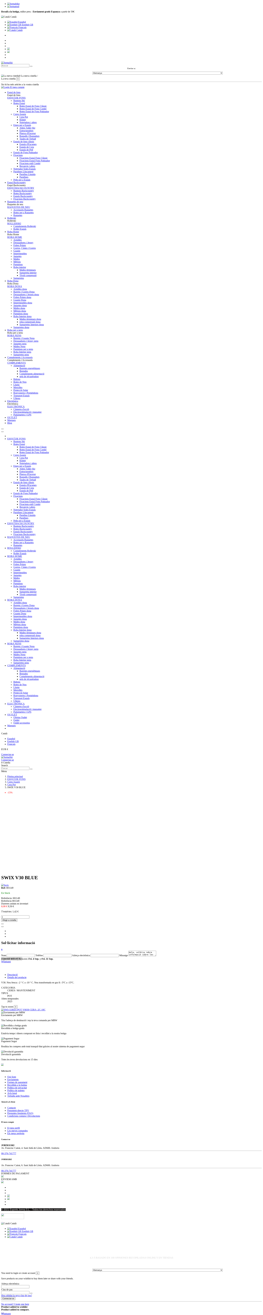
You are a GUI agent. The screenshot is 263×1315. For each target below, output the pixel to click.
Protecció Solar (20, 390)
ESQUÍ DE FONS (16, 98)
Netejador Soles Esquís (24, 169)
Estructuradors (26, 130)
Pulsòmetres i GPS (22, 414)
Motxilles (17, 387)
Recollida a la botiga (17, 1085)
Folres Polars (19, 245)
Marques (11, 725)
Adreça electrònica (81, 955)
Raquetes (17, 215)
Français (22, 27)
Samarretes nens (21, 354)
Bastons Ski (19, 100)
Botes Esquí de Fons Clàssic (33, 106)
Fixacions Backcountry (24, 199)
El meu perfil (13, 1128)
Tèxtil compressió (28, 275)
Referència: (7, 898)
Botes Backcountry (22, 193)
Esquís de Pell (26, 149)
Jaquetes (17, 256)
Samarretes (18, 278)
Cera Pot (23, 117)
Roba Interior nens (22, 352)
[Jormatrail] (13, 6)
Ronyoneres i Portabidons (25, 393)
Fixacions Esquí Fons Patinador (34, 160)
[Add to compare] (2, 926)
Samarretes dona (21, 327)
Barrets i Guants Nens (24, 338)
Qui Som (11, 1076)
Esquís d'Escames (28, 144)
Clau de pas (6, 1289)
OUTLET (12, 714)
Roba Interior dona (22, 316)
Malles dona (19, 308)
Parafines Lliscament (23, 171)
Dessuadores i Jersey (23, 242)
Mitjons (17, 261)
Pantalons (18, 264)
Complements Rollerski (24, 226)
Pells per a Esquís (21, 179)
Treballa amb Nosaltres (18, 1096)
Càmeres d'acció (21, 409)
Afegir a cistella (9, 920)
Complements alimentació (31, 373)
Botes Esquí (19, 103)
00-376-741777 (8, 1153)
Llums (16, 384)
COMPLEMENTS (16, 363)
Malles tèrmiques (27, 270)
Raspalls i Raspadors (29, 136)
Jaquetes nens (19, 343)
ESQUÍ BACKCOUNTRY (20, 188)
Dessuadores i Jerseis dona (26, 294)
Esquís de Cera (26, 147)
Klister (22, 119)
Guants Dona (19, 300)
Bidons (16, 379)
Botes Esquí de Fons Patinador (34, 111)
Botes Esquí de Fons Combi (32, 108)
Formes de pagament (17, 1082)
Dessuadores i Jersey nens (25, 341)
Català (19, 30)
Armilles (17, 240)
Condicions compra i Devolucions (23, 1116)
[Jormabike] (13, 3)
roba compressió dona (29, 322)
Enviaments (13, 1079)
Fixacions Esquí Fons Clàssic (33, 158)
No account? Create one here (15, 1304)
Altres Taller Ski (27, 128)
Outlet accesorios (21, 723)
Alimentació (19, 365)
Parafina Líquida (27, 174)
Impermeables (20, 253)
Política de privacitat (17, 1087)
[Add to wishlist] (2, 923)
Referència (6, 901)
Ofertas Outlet (20, 717)
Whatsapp (6, 961)
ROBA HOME (14, 237)
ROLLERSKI (14, 223)
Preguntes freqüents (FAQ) (20, 1113)
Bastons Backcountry (23, 190)
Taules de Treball (27, 139)
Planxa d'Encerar (27, 133)
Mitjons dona (19, 311)
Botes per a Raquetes (23, 212)
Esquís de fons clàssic (23, 141)
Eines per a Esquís (22, 125)
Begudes (23, 371)
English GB (27, 24)
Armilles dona (20, 289)
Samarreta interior (28, 272)
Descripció (12, 974)
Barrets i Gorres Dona (24, 292)
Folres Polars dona (22, 297)
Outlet (16, 720)
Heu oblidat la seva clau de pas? (16, 1295)
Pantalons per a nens (23, 349)
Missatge (123, 955)
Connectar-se (7, 754)
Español (22, 22)
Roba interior (19, 267)
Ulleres (16, 398)
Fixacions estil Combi (29, 163)
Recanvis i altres (27, 166)
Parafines (23, 177)
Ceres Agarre (19, 114)
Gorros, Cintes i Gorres (24, 248)
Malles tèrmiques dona (30, 319)
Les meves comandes (17, 1130)
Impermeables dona (22, 302)
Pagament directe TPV (18, 1110)
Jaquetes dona (20, 305)
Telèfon (39, 955)
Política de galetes (16, 1090)
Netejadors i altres (28, 122)
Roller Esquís (19, 229)
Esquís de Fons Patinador (25, 152)
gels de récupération (29, 376)
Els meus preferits (15, 1133)
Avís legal (12, 1093)
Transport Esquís (21, 395)
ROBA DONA (14, 286)
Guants (16, 251)
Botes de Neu (19, 382)
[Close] (2, 431)
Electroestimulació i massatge (27, 412)
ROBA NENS (14, 335)
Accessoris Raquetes (23, 210)
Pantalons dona (20, 313)
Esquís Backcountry (23, 196)
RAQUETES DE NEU (18, 207)
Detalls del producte (16, 977)
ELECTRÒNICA (16, 406)
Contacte (11, 1107)
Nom (3, 955)
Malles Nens (19, 346)
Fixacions (18, 155)
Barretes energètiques (29, 368)
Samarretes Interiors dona (31, 324)
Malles (16, 259)
